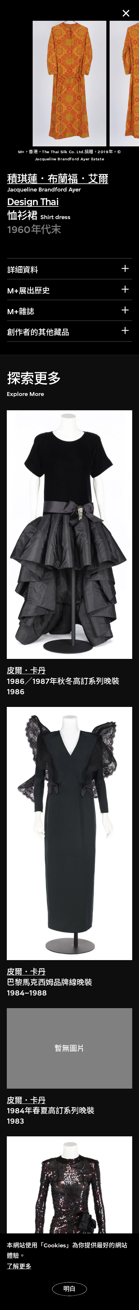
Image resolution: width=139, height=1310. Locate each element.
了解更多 (19, 1266)
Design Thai (33, 202)
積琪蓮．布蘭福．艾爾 (57, 179)
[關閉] (126, 13)
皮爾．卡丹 (26, 670)
